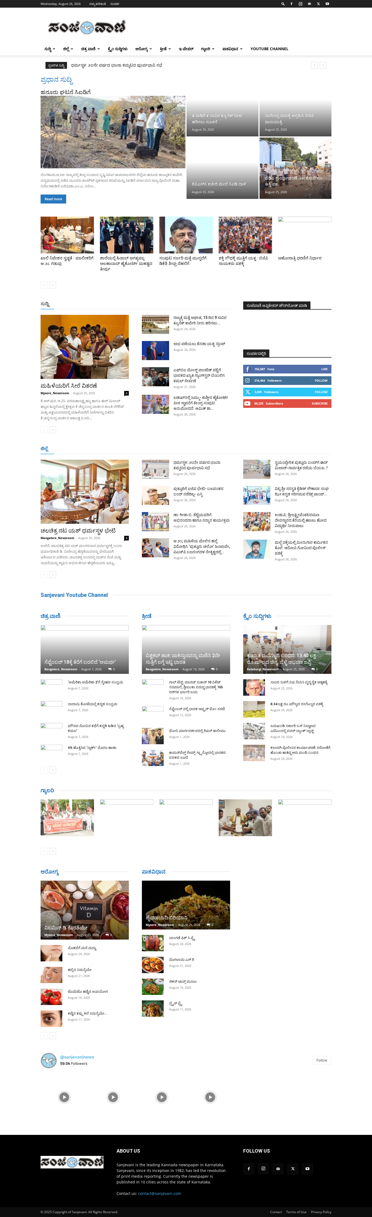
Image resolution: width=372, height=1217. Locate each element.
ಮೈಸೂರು (183, 449)
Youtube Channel (269, 48)
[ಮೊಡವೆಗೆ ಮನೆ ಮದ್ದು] (51, 953)
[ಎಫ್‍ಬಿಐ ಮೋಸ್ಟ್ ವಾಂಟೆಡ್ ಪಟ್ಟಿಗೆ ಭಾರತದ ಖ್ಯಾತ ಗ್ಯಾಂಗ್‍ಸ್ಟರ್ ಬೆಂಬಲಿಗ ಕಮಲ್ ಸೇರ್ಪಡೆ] (155, 376)
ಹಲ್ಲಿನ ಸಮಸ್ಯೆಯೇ (80, 970)
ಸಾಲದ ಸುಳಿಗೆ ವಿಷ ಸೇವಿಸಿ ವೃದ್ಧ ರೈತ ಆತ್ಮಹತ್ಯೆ (298, 682)
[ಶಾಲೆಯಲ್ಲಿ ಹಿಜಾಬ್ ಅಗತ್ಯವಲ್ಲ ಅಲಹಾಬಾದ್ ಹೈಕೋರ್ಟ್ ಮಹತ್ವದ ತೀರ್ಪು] (126, 235)
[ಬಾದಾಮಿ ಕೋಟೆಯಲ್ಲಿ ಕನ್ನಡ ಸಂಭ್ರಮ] (51, 709)
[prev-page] (44, 285)
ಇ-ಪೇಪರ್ (186, 48)
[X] (318, 4)
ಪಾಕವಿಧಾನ (230, 48)
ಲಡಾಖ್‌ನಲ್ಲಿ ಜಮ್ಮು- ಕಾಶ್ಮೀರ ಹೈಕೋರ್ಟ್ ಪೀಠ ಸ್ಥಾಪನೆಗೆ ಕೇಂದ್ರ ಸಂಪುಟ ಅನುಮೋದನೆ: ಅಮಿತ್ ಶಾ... (200, 403)
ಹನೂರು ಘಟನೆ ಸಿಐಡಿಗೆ (66, 92)
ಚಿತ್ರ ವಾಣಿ (88, 48)
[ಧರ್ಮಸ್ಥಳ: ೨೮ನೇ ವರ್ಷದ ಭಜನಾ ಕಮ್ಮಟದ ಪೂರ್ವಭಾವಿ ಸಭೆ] (155, 469)
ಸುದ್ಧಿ (47, 48)
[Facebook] (291, 4)
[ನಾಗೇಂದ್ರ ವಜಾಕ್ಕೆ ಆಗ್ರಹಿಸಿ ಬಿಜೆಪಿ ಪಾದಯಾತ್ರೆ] (295, 105)
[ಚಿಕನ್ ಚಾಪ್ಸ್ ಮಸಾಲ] (153, 987)
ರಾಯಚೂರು (162, 449)
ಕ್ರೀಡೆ (163, 48)
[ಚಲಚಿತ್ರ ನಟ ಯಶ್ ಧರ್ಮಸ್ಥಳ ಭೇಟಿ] (85, 492)
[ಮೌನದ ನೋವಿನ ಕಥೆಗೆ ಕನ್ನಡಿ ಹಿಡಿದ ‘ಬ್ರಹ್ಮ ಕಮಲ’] (51, 731)
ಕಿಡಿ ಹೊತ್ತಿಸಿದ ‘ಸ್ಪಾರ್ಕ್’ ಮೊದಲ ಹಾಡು (92, 748)
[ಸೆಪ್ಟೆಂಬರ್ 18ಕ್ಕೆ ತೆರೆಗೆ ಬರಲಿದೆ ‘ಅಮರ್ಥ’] (85, 649)
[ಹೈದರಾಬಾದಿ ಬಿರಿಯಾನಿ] (186, 905)
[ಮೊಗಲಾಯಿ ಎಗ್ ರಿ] (153, 965)
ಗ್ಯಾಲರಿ (205, 48)
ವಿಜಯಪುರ (264, 449)
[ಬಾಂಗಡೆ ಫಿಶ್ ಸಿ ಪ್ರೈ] (153, 943)
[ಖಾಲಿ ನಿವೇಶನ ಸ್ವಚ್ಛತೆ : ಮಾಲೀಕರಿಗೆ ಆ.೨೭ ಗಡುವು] (67, 235)
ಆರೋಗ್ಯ (141, 48)
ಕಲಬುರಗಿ (125, 449)
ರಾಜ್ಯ (203, 304)
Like (324, 369)
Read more (53, 199)
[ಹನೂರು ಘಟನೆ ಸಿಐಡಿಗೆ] (113, 132)
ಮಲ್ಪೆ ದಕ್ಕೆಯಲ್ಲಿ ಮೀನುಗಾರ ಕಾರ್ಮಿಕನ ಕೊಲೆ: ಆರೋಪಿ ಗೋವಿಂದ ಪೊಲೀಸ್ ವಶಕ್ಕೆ (301, 547)
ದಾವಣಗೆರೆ (203, 449)
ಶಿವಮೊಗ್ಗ (244, 449)
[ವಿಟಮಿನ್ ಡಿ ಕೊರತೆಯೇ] (85, 910)
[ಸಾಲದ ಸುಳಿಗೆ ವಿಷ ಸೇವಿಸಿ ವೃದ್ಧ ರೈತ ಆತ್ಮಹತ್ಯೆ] (254, 687)
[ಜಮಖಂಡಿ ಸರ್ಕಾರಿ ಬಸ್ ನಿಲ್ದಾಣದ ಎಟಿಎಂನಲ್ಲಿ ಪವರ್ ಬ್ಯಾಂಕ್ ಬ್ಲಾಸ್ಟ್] (254, 731)
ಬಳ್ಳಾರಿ (143, 449)
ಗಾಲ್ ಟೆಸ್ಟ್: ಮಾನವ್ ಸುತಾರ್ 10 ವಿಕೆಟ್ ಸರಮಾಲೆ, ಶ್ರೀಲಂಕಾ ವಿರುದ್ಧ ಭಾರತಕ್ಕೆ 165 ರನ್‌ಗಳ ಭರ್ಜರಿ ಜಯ (196, 687)
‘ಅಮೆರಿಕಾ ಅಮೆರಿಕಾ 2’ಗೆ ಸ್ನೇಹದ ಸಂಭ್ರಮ (95, 682)
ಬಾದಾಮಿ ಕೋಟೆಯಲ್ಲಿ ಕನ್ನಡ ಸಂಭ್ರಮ (92, 704)
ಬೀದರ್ (303, 449)
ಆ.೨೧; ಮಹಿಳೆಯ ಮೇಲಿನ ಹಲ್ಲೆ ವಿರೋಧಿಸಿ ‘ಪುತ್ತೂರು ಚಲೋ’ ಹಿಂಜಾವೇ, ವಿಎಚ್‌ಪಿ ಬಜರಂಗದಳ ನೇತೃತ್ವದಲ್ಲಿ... (201, 546)
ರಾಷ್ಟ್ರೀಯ (187, 304)
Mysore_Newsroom (55, 393)
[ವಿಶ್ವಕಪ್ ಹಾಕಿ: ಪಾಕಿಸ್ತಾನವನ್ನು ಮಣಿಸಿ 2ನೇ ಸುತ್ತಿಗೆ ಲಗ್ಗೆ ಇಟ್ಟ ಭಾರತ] (186, 649)
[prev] (314, 65)
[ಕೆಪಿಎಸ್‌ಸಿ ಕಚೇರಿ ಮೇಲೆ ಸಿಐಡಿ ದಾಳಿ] (222, 168)
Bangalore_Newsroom (60, 669)
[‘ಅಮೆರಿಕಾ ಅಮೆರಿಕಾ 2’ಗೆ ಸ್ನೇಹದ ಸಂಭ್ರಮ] (51, 687)
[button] (283, 4)
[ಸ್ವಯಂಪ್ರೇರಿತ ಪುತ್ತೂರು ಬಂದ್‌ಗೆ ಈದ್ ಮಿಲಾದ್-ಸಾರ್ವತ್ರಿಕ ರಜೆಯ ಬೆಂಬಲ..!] (256, 469)
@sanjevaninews (77, 1057)
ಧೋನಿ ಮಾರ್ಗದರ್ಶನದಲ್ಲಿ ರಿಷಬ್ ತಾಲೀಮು (197, 731)
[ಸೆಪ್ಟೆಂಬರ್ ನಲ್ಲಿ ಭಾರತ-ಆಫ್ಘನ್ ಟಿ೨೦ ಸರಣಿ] (153, 714)
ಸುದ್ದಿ (45, 303)
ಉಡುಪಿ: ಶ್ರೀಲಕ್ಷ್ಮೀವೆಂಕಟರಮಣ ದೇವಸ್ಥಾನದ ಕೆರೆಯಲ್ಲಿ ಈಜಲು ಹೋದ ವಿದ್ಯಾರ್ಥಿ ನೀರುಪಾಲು (301, 520)
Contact (276, 1212)
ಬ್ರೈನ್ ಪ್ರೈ (175, 1003)
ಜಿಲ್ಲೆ (66, 48)
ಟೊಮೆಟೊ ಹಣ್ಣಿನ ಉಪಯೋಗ (88, 991)
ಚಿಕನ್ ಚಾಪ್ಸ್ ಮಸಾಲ (183, 981)
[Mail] (309, 4)
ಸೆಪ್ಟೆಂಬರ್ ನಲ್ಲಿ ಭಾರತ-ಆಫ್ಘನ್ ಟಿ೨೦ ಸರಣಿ (197, 709)
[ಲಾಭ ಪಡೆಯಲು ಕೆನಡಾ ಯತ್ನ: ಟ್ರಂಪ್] (155, 350)
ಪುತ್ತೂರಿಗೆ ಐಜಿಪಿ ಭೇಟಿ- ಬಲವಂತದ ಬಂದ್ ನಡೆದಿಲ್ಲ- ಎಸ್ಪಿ (113, 65)
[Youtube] (327, 4)
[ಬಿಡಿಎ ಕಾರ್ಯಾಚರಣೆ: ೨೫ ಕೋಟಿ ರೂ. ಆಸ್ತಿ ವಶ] (295, 168)
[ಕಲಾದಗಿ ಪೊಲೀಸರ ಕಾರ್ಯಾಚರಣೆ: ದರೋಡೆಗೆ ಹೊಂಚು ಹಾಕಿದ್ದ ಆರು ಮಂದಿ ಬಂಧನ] (254, 753)
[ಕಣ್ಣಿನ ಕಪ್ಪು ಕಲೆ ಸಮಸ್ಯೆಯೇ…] (51, 1018)
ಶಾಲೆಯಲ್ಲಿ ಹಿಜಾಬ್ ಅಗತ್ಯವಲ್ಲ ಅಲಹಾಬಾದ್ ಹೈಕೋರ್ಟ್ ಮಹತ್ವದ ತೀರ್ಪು (126, 263)
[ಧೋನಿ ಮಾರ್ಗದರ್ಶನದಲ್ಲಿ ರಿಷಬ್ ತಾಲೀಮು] (153, 736)
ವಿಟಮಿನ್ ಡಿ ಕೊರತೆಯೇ (65, 928)
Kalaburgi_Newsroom (263, 669)
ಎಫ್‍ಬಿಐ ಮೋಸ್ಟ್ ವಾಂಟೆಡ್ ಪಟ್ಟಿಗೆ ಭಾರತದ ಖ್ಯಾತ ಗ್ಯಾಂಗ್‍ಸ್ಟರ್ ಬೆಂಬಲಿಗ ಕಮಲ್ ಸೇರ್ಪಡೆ (199, 375)
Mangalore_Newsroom (57, 538)
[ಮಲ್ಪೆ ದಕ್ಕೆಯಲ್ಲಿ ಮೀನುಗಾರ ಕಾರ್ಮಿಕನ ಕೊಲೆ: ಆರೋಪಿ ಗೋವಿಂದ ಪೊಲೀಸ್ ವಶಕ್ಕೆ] (256, 549)
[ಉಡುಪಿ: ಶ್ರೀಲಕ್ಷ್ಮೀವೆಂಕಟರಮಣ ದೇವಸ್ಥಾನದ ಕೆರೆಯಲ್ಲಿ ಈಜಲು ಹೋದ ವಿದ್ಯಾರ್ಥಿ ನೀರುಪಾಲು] (256, 521)
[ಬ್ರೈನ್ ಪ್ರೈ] (153, 1008)
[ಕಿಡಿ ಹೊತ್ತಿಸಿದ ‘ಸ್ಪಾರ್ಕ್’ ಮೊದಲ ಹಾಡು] (51, 753)
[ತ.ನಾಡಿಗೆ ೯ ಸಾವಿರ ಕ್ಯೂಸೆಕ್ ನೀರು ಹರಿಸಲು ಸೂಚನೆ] (222, 105)
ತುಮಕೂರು (224, 449)
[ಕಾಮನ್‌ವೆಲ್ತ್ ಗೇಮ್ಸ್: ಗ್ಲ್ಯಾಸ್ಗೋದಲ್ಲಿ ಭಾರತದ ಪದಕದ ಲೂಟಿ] (153, 758)
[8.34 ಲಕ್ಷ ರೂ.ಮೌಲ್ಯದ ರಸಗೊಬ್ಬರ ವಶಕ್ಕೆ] (254, 709)
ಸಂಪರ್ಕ (115, 4)
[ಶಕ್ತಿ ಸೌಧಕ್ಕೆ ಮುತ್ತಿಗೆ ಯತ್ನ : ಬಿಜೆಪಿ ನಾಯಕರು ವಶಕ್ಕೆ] (245, 235)
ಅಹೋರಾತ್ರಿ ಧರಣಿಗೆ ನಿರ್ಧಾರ (299, 258)
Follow (321, 380)
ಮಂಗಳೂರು (89, 449)
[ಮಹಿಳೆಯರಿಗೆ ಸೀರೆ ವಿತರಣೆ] (85, 347)
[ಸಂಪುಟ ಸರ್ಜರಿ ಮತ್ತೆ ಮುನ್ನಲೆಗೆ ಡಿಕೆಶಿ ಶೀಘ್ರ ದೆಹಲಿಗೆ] (186, 235)
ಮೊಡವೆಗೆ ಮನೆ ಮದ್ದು (82, 948)
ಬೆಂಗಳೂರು (67, 449)
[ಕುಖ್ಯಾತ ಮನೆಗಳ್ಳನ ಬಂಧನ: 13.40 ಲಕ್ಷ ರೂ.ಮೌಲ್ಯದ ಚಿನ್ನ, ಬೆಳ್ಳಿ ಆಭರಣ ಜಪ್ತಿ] (287, 649)
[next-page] (52, 285)
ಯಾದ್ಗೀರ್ (285, 449)
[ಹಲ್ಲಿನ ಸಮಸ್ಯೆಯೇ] (51, 975)
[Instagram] (300, 4)
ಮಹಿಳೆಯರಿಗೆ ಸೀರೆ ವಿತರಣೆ (69, 385)
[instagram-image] (64, 1097)
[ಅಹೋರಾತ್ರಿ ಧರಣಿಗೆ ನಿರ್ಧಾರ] (304, 235)
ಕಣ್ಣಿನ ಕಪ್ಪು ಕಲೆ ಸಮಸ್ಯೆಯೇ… (87, 1013)
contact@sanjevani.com (159, 1193)
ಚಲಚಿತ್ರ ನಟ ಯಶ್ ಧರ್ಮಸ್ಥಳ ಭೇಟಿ (78, 530)
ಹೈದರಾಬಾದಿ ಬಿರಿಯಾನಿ (166, 917)
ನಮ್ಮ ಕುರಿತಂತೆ (97, 4)
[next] (323, 65)
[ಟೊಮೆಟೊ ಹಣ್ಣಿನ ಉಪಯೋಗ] (51, 997)
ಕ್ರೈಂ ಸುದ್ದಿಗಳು (118, 48)
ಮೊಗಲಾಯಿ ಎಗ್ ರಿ (181, 960)
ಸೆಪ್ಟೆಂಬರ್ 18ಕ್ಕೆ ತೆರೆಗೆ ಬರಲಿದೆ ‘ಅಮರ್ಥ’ (80, 662)
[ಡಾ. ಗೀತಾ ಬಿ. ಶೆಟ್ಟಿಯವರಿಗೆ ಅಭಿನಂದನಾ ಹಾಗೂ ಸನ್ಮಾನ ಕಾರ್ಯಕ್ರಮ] (155, 521)
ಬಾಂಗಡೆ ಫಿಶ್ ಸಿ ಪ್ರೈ (182, 938)
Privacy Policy (321, 1212)
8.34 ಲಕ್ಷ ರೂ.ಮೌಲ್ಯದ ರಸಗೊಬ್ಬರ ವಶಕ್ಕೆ (296, 704)
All (145, 304)
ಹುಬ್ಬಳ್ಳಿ (108, 449)
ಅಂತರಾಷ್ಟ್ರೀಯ (164, 304)
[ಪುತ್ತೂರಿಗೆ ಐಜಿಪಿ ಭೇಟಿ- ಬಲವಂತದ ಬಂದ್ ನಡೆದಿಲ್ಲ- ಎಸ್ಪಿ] (155, 495)
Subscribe (320, 403)
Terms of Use (296, 1212)
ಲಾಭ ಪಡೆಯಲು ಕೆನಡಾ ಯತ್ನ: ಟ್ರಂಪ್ (199, 344)
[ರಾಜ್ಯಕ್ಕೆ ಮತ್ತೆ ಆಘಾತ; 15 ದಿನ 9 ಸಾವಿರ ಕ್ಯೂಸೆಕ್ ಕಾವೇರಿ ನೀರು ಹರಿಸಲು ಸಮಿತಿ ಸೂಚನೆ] (155, 324)
